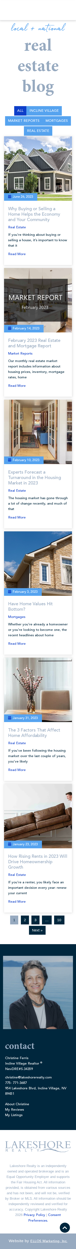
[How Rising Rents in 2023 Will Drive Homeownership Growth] (38, 816)
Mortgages (57, 121)
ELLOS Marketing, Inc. (48, 1241)
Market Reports (24, 121)
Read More (17, 254)
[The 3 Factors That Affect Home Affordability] (38, 690)
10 (59, 920)
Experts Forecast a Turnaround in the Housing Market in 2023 (34, 477)
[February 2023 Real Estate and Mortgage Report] (38, 300)
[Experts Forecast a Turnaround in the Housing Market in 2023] (38, 432)
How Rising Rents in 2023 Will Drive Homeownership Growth (37, 862)
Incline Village (44, 111)
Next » (37, 930)
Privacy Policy (34, 1215)
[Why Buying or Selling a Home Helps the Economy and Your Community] (38, 168)
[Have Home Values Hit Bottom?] (38, 563)
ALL (20, 111)
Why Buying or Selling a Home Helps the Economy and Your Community (34, 214)
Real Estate (38, 131)
